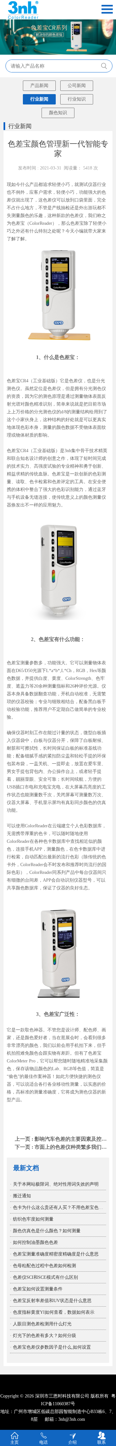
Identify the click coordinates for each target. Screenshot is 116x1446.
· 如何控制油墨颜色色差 (34, 1242)
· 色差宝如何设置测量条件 (36, 1289)
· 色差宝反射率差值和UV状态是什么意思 (51, 1300)
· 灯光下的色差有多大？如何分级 (43, 1335)
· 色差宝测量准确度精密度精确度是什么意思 (54, 1254)
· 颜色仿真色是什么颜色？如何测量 (45, 1230)
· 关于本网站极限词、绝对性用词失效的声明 (54, 1184)
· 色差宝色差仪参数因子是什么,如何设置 (50, 1347)
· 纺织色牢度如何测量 (31, 1219)
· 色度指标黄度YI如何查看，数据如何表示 (52, 1312)
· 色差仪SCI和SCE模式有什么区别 (44, 1277)
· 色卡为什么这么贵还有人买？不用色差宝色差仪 (59, 1207)
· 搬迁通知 (20, 1195)
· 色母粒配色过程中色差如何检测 (43, 1265)
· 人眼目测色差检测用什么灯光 (41, 1323)
